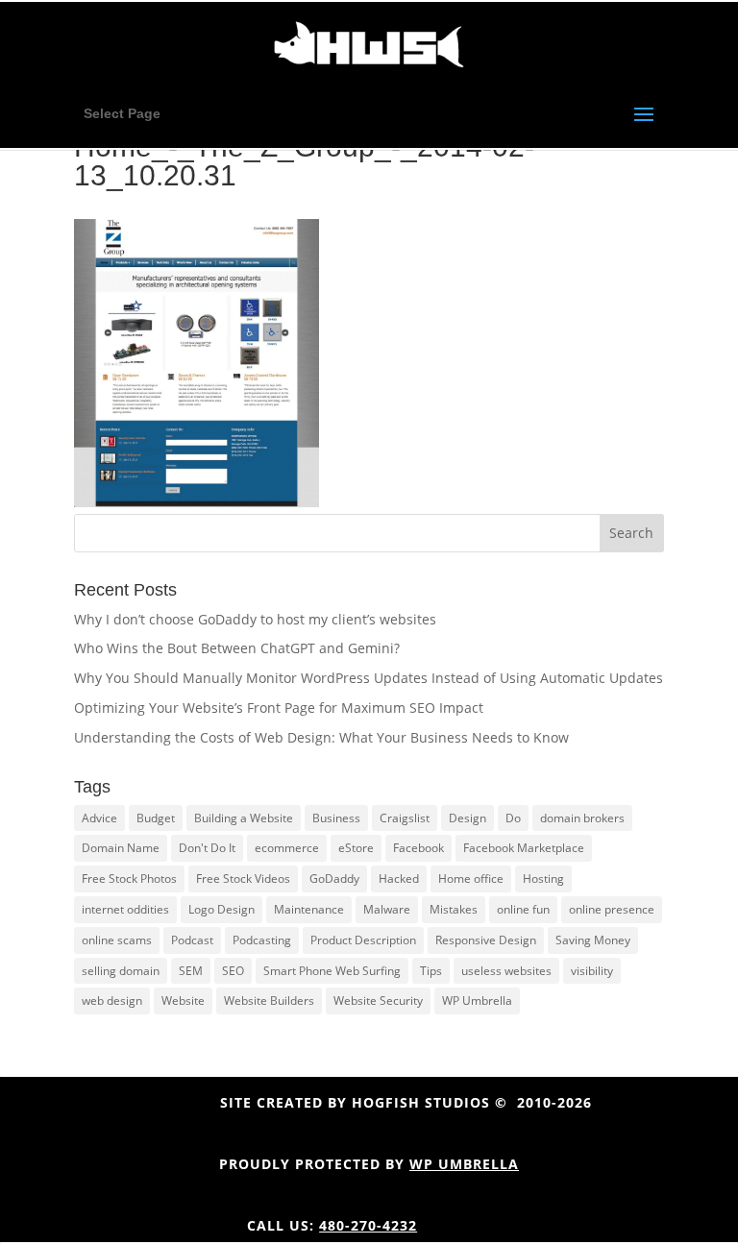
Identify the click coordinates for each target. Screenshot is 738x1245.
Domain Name (121, 848)
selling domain (121, 971)
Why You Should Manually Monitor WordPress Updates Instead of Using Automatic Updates (368, 678)
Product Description (363, 940)
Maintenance (309, 909)
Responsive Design (485, 940)
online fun (523, 909)
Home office (471, 878)
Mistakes (454, 909)
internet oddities (125, 909)
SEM (191, 971)
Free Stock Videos (243, 878)
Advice (99, 818)
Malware (386, 909)
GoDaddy (334, 878)
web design (112, 1000)
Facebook (418, 848)
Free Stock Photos (129, 878)
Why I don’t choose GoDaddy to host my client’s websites (255, 619)
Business (336, 818)
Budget (155, 818)
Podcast (192, 940)
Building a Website (243, 818)
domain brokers (582, 818)
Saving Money (592, 940)
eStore (356, 848)
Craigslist (405, 818)
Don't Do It (207, 848)
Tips (431, 971)
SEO (233, 971)
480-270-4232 (368, 1225)
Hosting (543, 878)
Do (513, 818)
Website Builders (269, 1000)
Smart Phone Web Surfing (332, 971)
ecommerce (287, 848)
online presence (611, 909)
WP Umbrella (477, 1000)
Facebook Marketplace (523, 848)
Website (183, 1000)
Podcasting (262, 940)
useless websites (506, 971)
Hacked (399, 878)
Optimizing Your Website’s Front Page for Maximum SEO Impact (278, 707)
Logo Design (221, 909)
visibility (592, 971)
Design (467, 818)
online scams (117, 940)
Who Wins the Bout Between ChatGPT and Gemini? (237, 648)
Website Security (378, 1000)
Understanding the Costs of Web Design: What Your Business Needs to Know (321, 737)
